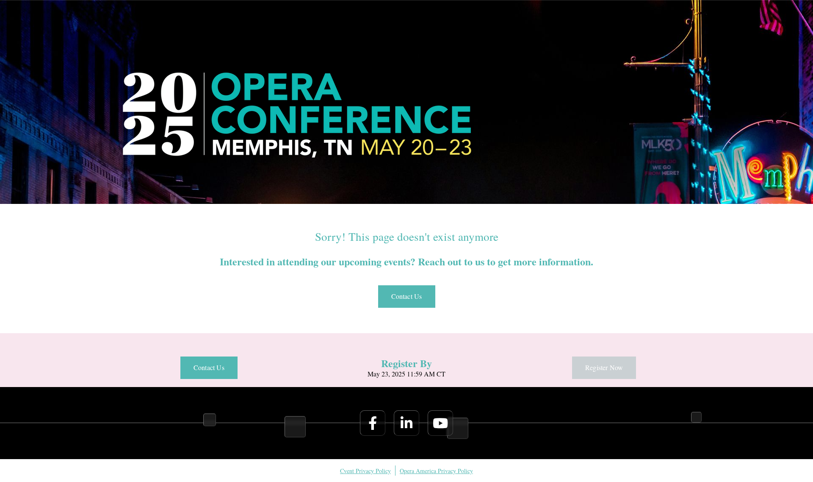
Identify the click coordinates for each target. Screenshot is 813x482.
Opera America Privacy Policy (436, 471)
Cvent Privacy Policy (365, 471)
